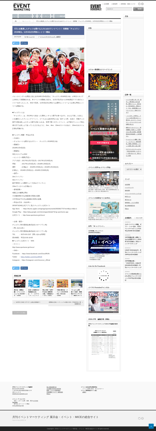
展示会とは (128, 199)
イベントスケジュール (25, 16)
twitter (139, 4)
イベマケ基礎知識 (59, 16)
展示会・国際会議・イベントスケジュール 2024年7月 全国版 (19, 293)
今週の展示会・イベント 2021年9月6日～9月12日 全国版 (62, 293)
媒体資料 (115, 4)
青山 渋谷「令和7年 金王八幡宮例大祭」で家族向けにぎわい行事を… (47, 293)
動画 (52, 16)
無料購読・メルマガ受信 (132, 202)
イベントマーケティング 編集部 (50, 37)
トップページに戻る (19, 312)
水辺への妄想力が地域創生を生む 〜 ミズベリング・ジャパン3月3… (33, 294)
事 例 (35, 16)
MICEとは (128, 196)
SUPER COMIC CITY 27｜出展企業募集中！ (28, 302)
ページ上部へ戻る (151, 426)
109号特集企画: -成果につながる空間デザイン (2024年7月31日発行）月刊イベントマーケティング (133, 241)
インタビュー (46, 16)
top (27, 37)
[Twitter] (139, 418)
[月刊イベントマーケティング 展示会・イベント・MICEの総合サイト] (21, 9)
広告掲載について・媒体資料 (55, 392)
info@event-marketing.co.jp (20, 393)
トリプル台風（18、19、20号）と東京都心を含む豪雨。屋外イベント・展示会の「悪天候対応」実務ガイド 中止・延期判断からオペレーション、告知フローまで (133, 106)
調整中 (84, 392)
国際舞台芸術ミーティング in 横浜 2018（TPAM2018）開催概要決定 (65, 303)
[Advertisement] (104, 47)
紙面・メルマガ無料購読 (53, 390)
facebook (142, 4)
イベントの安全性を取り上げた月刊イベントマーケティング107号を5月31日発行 (133, 277)
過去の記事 (139, 218)
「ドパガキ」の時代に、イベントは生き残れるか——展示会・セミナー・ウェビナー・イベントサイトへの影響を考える (133, 120)
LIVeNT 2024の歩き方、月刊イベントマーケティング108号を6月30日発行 (133, 252)
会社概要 (106, 4)
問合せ (127, 208)
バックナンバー (129, 187)
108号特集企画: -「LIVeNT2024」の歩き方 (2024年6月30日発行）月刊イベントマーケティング (133, 264)
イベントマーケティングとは (133, 193)
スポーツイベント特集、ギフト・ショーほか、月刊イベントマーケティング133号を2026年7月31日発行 (133, 228)
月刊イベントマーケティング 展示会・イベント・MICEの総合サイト (55, 417)
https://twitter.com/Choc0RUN (31, 257)
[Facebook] (142, 418)
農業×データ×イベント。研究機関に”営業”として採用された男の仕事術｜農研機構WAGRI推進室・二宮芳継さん (133, 132)
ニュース (15, 16)
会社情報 (127, 184)
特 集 (39, 16)
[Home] (16, 21)
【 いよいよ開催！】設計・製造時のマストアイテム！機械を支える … (76, 293)
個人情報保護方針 (130, 205)
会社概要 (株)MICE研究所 (54, 388)
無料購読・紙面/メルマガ (128, 4)
